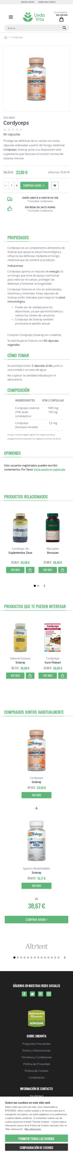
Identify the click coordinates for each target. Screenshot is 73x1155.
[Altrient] (36, 946)
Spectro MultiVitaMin (36, 868)
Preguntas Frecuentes (36, 1044)
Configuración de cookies (36, 1147)
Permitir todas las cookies (36, 1138)
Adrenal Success (20, 658)
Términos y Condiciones (36, 1057)
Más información (33, 1129)
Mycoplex (53, 548)
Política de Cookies (36, 1071)
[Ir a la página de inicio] (5, 37)
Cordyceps (52, 658)
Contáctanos (37, 1077)
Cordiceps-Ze (20, 548)
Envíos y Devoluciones (36, 1050)
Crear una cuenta (46, 2)
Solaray (9, 118)
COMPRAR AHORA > (36, 919)
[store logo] (33, 17)
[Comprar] (30, 570)
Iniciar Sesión (27, 2)
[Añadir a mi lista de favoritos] (55, 185)
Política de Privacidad (36, 1064)
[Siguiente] (45, 585)
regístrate (58, 469)
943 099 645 (62, 15)
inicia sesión (41, 469)
